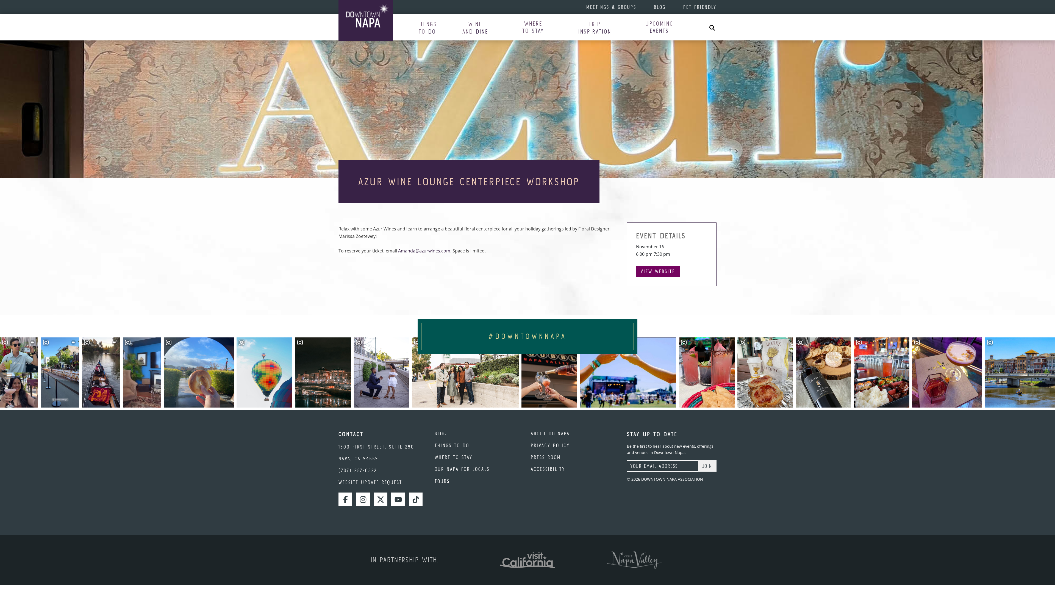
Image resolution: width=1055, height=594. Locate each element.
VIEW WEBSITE (658, 271)
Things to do (452, 445)
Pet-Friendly (700, 7)
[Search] (712, 27)
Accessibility (548, 469)
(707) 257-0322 (357, 470)
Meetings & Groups (611, 7)
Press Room (546, 457)
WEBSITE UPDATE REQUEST (370, 482)
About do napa (550, 433)
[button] (427, 27)
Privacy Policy (550, 445)
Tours (442, 481)
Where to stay (454, 457)
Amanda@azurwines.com (424, 251)
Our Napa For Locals (462, 469)
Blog (660, 7)
